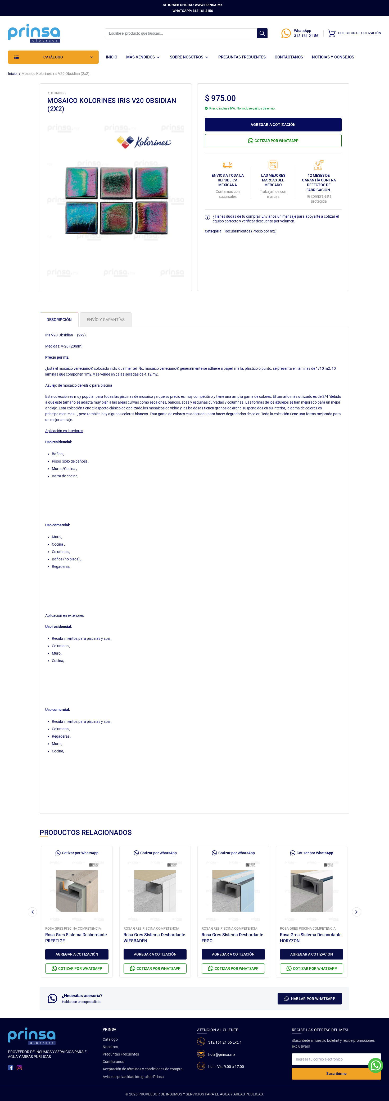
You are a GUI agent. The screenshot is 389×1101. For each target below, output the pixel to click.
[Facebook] (10, 1067)
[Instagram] (19, 1067)
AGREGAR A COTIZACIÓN (273, 124)
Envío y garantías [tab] (106, 319)
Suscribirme (336, 1073)
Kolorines (56, 93)
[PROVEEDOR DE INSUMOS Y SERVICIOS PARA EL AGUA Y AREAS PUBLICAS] (34, 33)
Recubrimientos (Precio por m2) (251, 231)
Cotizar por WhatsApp (276, 141)
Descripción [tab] (59, 319)
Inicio (12, 73)
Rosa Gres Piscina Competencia (73, 928)
